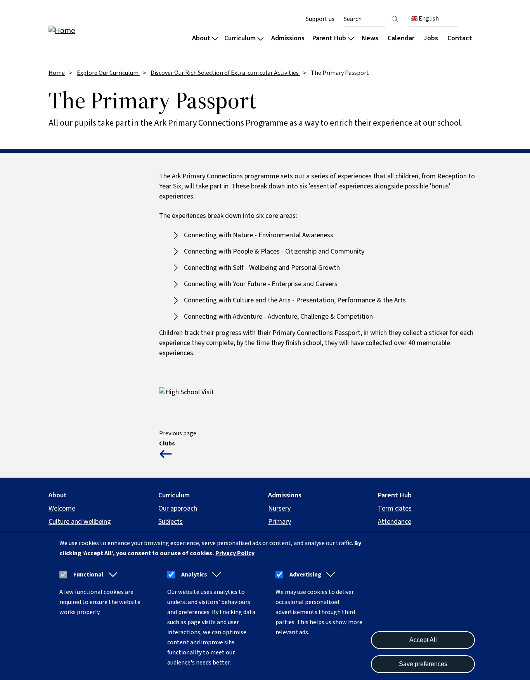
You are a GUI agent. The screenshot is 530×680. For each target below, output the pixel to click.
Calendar (401, 38)
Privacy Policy (235, 553)
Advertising (305, 574)
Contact (459, 38)
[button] (111, 574)
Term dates (395, 508)
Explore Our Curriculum (108, 73)
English (428, 18)
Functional (88, 574)
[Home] (98, 30)
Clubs (167, 443)
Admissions (288, 38)
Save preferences (423, 664)
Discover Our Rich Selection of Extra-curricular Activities (225, 73)
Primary (279, 521)
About (201, 38)
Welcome (61, 508)
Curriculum (240, 38)
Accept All (423, 640)
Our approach (177, 508)
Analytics (194, 574)
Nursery (279, 508)
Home (56, 73)
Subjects (170, 521)
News (370, 38)
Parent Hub (329, 38)
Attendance (394, 521)
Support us (320, 19)
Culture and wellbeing (79, 521)
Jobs (431, 38)
